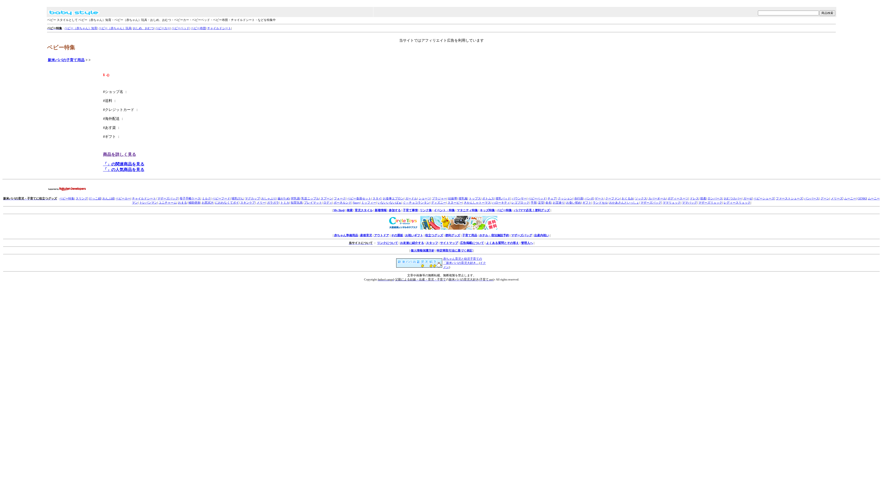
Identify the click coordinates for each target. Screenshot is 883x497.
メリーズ (837, 198)
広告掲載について (472, 243)
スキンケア (247, 202)
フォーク (340, 198)
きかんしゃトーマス (477, 202)
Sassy (356, 202)
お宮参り (559, 202)
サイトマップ (449, 243)
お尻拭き (208, 202)
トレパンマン (148, 202)
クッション (565, 198)
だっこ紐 (95, 198)
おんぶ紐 (108, 198)
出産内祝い (541, 235)
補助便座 (194, 202)
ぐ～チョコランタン (416, 202)
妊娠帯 (452, 198)
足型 (541, 202)
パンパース (811, 198)
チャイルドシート (219, 28)
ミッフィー (368, 202)
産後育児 (366, 235)
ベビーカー (162, 28)
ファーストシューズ (789, 198)
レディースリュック (737, 202)
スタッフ (432, 243)
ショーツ (424, 198)
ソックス (641, 198)
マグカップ (252, 198)
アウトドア (381, 235)
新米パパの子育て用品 (66, 60)
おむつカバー (733, 198)
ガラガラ (273, 202)
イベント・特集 (444, 210)
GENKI (861, 198)
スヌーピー (454, 202)
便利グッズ (452, 235)
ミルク (206, 198)
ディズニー (438, 202)
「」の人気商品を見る (123, 169)
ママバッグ (689, 202)
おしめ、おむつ (143, 28)
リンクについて (387, 243)
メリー (261, 202)
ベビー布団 (198, 28)
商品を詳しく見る (119, 154)
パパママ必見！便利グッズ (532, 210)
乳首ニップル (310, 198)
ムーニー (850, 198)
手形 (534, 202)
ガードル (411, 198)
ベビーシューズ (764, 198)
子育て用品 (469, 235)
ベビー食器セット (359, 198)
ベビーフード (221, 198)
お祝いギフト (414, 235)
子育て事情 (410, 210)
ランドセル (600, 202)
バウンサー (519, 198)
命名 (548, 202)
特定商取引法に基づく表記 (455, 250)
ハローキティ (501, 202)
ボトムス (488, 198)
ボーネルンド (343, 202)
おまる (182, 202)
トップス (475, 198)
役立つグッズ (434, 235)
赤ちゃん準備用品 (346, 235)
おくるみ (628, 198)
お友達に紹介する (412, 243)
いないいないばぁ (389, 202)
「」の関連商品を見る (123, 164)
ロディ (327, 202)
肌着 (703, 198)
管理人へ (527, 243)
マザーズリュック (710, 202)
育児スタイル (364, 210)
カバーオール (657, 198)
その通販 (397, 235)
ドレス (694, 198)
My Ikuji (339, 210)
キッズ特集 (487, 210)
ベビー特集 (66, 198)
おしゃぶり (268, 198)
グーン (824, 198)
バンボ (589, 198)
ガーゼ (747, 198)
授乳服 (463, 198)
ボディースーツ (678, 198)
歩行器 (578, 198)
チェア (552, 198)
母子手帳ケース (190, 198)
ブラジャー (439, 198)
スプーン (327, 198)
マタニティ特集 (467, 210)
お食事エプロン (393, 198)
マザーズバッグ (167, 198)
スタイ (377, 198)
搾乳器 (295, 198)
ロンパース (715, 198)
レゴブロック (520, 202)
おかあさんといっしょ (624, 202)
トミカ (284, 202)
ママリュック (672, 202)
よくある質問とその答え (502, 243)
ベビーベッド (180, 28)
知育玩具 (297, 202)
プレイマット (313, 202)
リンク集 (426, 210)
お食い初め (573, 202)
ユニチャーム (168, 202)
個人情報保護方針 (423, 250)
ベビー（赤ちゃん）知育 (80, 28)
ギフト (586, 202)
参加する (395, 210)
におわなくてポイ (227, 202)
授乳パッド (503, 198)
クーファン (612, 198)
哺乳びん (238, 198)
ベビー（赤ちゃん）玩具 (115, 28)
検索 (350, 210)
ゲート (599, 198)
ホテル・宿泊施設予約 (494, 235)
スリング (82, 198)
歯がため (284, 198)
